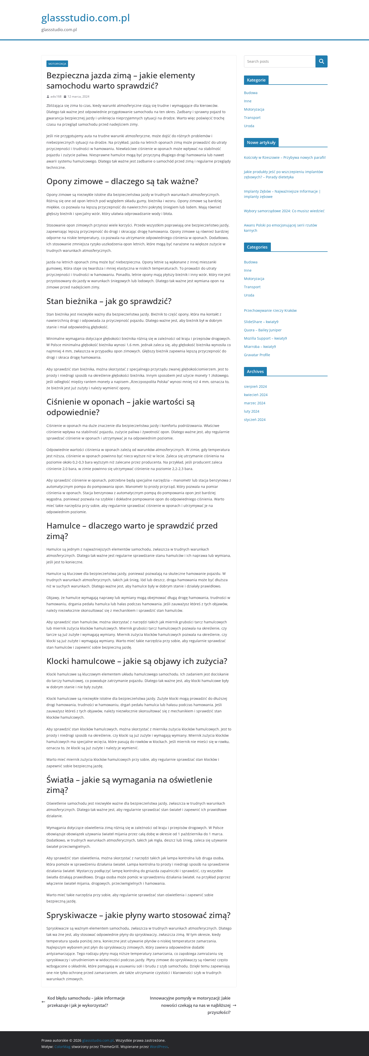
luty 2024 (251, 411)
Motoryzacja (57, 63)
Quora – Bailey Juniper (263, 330)
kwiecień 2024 (256, 394)
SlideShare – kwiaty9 (261, 321)
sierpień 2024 (255, 386)
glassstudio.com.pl (85, 17)
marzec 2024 (254, 403)
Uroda (249, 125)
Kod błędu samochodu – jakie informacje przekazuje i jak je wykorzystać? (86, 1001)
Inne (248, 101)
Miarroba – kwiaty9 (260, 346)
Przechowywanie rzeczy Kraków (270, 310)
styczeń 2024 (255, 419)
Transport (252, 117)
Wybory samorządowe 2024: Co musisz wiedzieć (284, 210)
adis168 (56, 96)
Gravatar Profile (257, 354)
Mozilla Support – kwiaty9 (265, 338)
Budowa (251, 92)
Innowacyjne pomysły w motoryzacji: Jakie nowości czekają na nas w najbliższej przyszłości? (190, 1005)
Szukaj (322, 61)
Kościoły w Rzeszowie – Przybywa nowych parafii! (285, 157)
